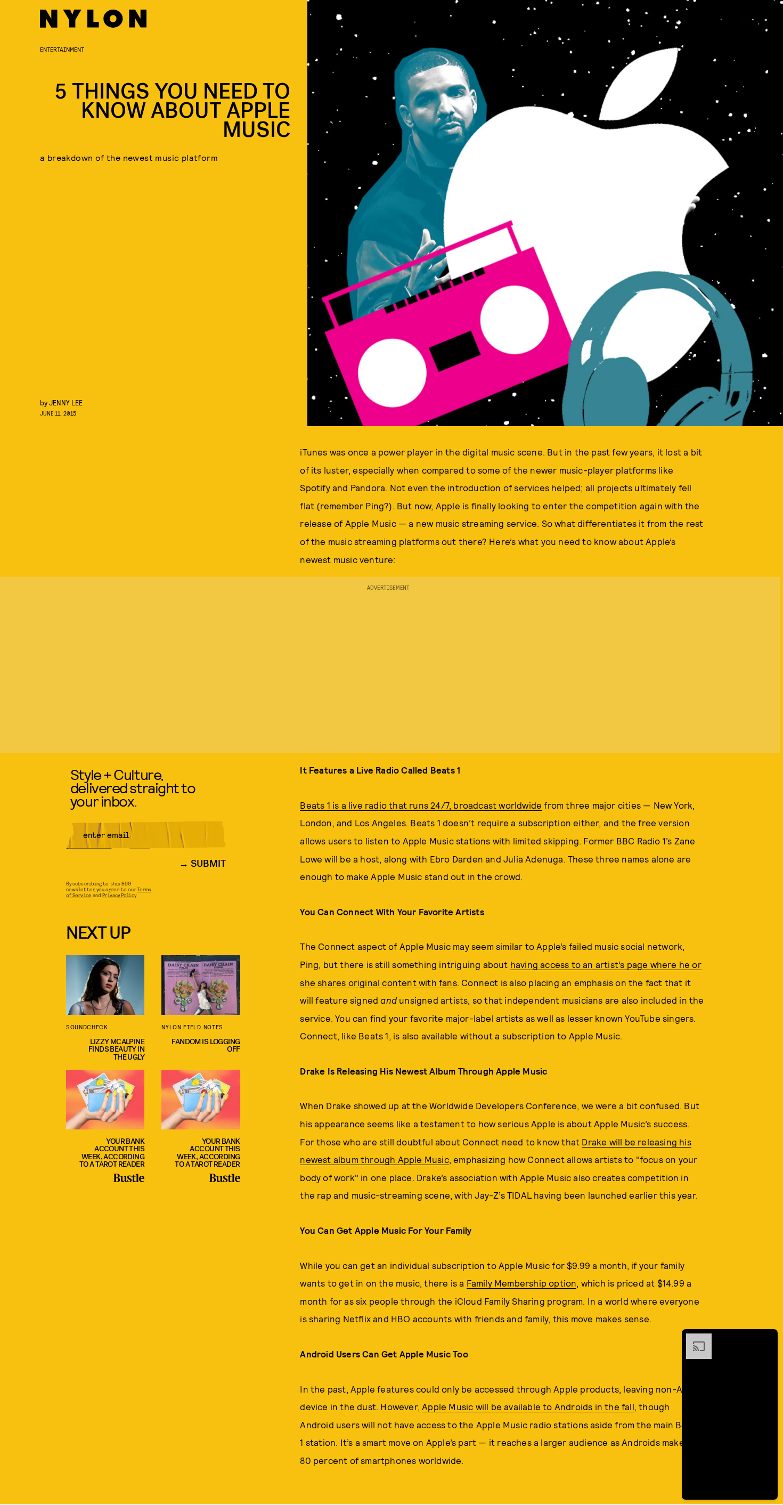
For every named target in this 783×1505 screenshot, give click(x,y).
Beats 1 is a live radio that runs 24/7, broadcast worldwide (421, 805)
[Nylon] (93, 18)
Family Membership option (522, 1283)
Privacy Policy (119, 895)
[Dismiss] (765, 1338)
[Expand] (693, 1338)
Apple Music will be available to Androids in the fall (528, 1406)
